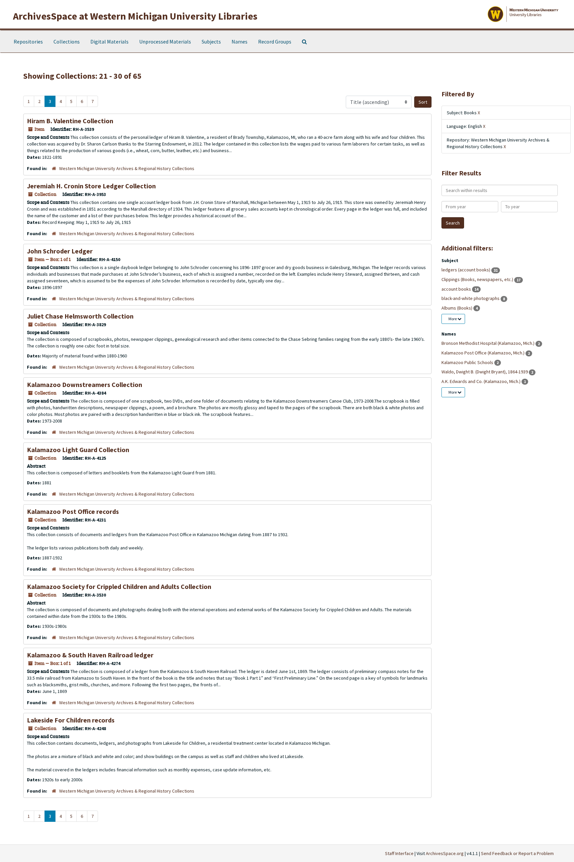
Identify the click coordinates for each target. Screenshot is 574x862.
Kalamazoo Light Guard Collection (78, 449)
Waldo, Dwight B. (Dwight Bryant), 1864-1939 (485, 372)
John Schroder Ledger (60, 251)
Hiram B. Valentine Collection (70, 121)
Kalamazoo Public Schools (467, 362)
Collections (66, 41)
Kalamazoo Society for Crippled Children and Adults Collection (119, 586)
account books (456, 289)
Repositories (28, 41)
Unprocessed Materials (165, 41)
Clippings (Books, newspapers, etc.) (477, 279)
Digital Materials (109, 41)
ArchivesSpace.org (445, 853)
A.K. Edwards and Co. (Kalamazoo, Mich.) (481, 381)
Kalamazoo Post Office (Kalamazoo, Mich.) (483, 353)
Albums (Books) (457, 308)
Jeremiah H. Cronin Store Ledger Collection (91, 186)
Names (239, 41)
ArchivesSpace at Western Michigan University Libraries (135, 16)
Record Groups (274, 41)
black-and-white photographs (471, 298)
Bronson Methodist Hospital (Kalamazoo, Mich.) (488, 343)
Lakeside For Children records (71, 720)
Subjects (211, 41)
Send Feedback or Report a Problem (517, 853)
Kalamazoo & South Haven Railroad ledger (90, 655)
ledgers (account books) (466, 270)
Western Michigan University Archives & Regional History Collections (126, 168)
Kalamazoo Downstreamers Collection (84, 384)
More (452, 318)
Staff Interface (399, 853)
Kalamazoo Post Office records (73, 511)
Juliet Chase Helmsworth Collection (80, 316)
